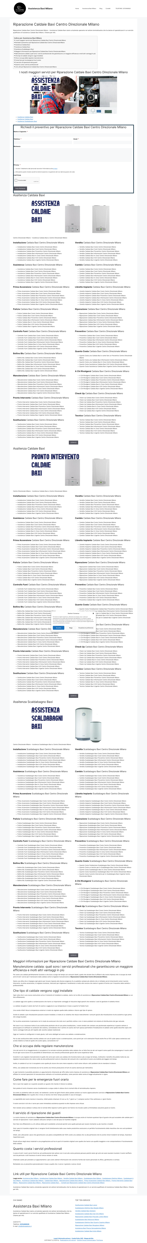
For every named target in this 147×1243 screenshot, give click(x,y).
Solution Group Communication (86, 1240)
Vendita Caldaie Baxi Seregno (85, 1211)
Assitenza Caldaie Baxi (22, 47)
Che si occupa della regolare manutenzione (29, 58)
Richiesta (17, 146)
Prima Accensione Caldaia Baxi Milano (97, 1180)
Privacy (17, 165)
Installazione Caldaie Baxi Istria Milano (88, 1231)
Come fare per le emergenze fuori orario (28, 60)
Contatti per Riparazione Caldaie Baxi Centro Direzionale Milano (82, 1183)
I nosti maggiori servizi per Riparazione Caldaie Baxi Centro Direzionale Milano (40, 40)
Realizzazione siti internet (68, 1240)
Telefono (17, 139)
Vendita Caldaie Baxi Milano (73, 1178)
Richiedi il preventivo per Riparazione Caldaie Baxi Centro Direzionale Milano (40, 42)
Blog (101, 8)
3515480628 (24, 1224)
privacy (55, 168)
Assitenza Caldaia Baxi (22, 45)
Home (77, 8)
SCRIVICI (73, 442)
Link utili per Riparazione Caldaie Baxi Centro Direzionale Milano (36, 67)
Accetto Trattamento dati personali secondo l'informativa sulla (36, 168)
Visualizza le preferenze (85, 628)
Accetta (58, 628)
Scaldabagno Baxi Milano (92, 1178)
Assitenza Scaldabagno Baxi (24, 49)
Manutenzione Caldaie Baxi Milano (71, 1180)
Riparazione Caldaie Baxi (50, 1183)
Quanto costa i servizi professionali (26, 64)
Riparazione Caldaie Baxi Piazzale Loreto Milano (91, 1217)
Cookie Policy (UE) (77, 1238)
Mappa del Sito (88, 1238)
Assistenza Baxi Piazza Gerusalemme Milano (90, 1228)
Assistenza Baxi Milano (40, 8)
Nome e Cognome (21, 131)
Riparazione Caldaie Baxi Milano (30, 1183)
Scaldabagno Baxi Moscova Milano (87, 1219)
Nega (70, 628)
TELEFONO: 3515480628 (123, 8)
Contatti (108, 8)
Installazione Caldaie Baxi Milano (51, 1178)
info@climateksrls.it (25, 1226)
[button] (93, 613)
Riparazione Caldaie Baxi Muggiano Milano (89, 1225)
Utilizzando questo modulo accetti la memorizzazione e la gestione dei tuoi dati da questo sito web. (45, 172)
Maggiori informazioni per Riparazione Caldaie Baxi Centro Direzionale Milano (40, 51)
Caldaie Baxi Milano (52, 1180)
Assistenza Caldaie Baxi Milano (33, 1180)
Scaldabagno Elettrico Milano (112, 1178)
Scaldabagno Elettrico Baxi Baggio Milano (89, 1208)
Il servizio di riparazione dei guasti (26, 62)
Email (76, 139)
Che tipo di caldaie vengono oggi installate (29, 56)
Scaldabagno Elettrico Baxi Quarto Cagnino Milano (92, 1222)
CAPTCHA (17, 175)
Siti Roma (100, 1240)
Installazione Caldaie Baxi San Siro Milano (89, 1214)
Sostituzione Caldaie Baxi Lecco (86, 1205)
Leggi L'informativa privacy (62, 1238)
